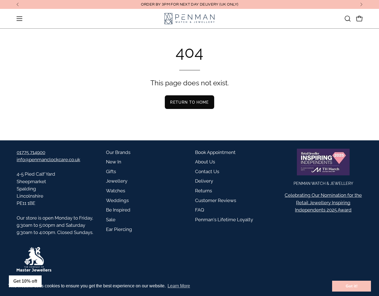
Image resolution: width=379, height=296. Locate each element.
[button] (347, 18)
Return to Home (189, 102)
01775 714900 (31, 152)
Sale (110, 219)
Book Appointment (215, 152)
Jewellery (116, 181)
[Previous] (17, 4)
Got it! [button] (352, 286)
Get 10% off (25, 281)
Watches (115, 190)
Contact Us (207, 171)
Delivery (204, 181)
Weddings (117, 200)
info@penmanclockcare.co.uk (48, 159)
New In (113, 162)
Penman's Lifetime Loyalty (224, 219)
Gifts (111, 171)
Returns (203, 190)
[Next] (361, 4)
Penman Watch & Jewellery (323, 183)
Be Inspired (118, 210)
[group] (189, 4)
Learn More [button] (179, 285)
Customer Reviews (215, 200)
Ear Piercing (119, 229)
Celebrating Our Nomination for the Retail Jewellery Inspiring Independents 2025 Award (323, 202)
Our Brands (118, 152)
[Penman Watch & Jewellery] (189, 18)
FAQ (199, 210)
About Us (205, 162)
